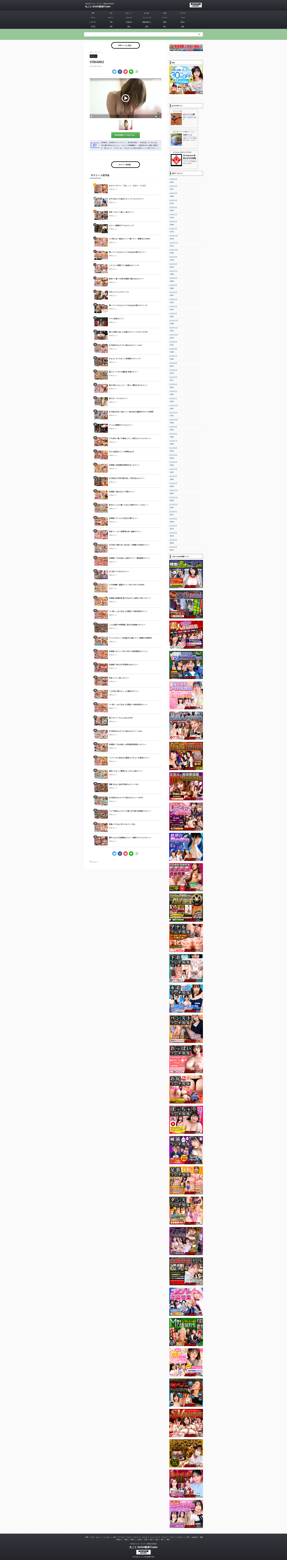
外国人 (182, 22)
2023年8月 (173, 434)
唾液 (164, 22)
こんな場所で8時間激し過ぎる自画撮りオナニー (127, 625)
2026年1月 (173, 228)
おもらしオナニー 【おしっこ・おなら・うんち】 (127, 185)
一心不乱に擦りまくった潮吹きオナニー (124, 691)
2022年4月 (173, 547)
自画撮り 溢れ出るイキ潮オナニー (122, 492)
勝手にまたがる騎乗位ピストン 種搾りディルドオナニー (130, 837)
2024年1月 (173, 398)
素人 (164, 26)
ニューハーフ (146, 17)
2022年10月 (173, 504)
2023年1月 (173, 483)
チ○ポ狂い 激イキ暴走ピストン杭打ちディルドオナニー (130, 438)
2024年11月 (173, 327)
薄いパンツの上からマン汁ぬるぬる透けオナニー (127, 252)
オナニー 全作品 (125, 165)
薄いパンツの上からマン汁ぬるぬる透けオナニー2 (128, 305)
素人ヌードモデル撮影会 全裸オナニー (123, 372)
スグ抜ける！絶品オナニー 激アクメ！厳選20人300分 (129, 239)
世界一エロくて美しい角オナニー (121, 212)
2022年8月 (173, 518)
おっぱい (147, 13)
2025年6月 (173, 278)
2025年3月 (173, 299)
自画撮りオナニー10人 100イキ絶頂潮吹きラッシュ (128, 651)
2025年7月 (173, 271)
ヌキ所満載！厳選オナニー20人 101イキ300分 (126, 585)
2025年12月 (173, 235)
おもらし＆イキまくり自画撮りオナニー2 (124, 358)
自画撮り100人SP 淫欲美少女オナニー (123, 664)
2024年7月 (173, 356)
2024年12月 (173, 320)
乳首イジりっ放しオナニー (119, 678)
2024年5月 (173, 370)
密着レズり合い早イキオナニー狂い (122, 824)
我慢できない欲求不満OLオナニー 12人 (124, 784)
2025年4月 (173, 292)
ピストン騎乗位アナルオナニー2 (121, 225)
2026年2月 (173, 221)
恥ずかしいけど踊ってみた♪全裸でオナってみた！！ (129, 505)
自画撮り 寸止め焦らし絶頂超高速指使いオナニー (127, 744)
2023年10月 (173, 419)
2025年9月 (173, 257)
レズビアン (93, 22)
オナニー (111, 17)
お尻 (164, 13)
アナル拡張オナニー (116, 318)
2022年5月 (173, 540)
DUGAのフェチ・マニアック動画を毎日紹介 (143, 1544)
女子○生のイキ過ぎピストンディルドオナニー (126, 199)
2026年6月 (173, 193)
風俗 (182, 26)
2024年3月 (173, 384)
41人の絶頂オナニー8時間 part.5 (121, 452)
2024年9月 (173, 342)
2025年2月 (173, 306)
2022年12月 (173, 490)
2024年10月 (173, 335)
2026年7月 (173, 186)
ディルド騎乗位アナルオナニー (121, 425)
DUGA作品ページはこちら (125, 135)
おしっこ (129, 13)
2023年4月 (173, 462)
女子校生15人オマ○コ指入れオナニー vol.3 (125, 731)
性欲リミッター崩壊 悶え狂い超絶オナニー (125, 531)
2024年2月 (173, 391)
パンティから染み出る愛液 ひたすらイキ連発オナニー (129, 758)
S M (111, 13)
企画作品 (129, 22)
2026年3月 (173, 214)
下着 (111, 22)
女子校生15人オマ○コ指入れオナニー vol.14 (126, 798)
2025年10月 (173, 250)
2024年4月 (173, 377)
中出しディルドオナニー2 (118, 292)
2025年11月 (173, 243)
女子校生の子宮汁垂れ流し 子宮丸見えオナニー (127, 478)
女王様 (93, 26)
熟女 (128, 26)
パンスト (165, 17)
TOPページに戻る (125, 45)
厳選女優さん (146, 22)
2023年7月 (173, 441)
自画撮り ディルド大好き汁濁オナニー (123, 518)
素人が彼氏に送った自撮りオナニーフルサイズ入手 (128, 332)
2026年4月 (173, 207)
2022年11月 (173, 497)
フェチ (182, 17)
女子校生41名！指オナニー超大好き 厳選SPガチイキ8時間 (131, 412)
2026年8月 (173, 179)
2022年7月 (173, 526)
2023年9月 (173, 427)
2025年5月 (173, 285)
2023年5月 (173, 455)
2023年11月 (173, 412)
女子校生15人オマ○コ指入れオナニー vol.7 (125, 345)
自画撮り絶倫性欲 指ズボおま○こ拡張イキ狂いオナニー (130, 598)
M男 (93, 13)
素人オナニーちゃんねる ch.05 (121, 718)
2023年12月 (173, 405)
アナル (93, 17)
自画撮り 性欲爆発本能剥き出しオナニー (124, 465)
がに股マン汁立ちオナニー (119, 571)
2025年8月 (173, 264)
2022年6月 (173, 533)
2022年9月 (173, 511)
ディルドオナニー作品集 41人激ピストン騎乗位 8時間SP (130, 638)
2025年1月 (173, 313)
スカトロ (129, 17)
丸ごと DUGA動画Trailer (98, 6)
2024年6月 (173, 363)
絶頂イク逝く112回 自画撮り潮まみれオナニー (126, 279)
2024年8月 (173, 349)
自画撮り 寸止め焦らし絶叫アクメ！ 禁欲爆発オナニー (129, 558)
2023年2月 (173, 476)
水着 (111, 26)
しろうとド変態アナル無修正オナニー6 (124, 265)
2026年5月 (173, 200)
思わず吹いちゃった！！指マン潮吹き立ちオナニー (128, 385)
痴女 (146, 26)
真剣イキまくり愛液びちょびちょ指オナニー (126, 771)
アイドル (183, 13)
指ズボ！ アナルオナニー (118, 398)
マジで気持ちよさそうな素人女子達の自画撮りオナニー (130, 811)
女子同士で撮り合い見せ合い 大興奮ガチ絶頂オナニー (129, 545)
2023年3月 (173, 469)
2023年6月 (173, 448)
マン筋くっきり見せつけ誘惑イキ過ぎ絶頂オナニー (128, 611)
